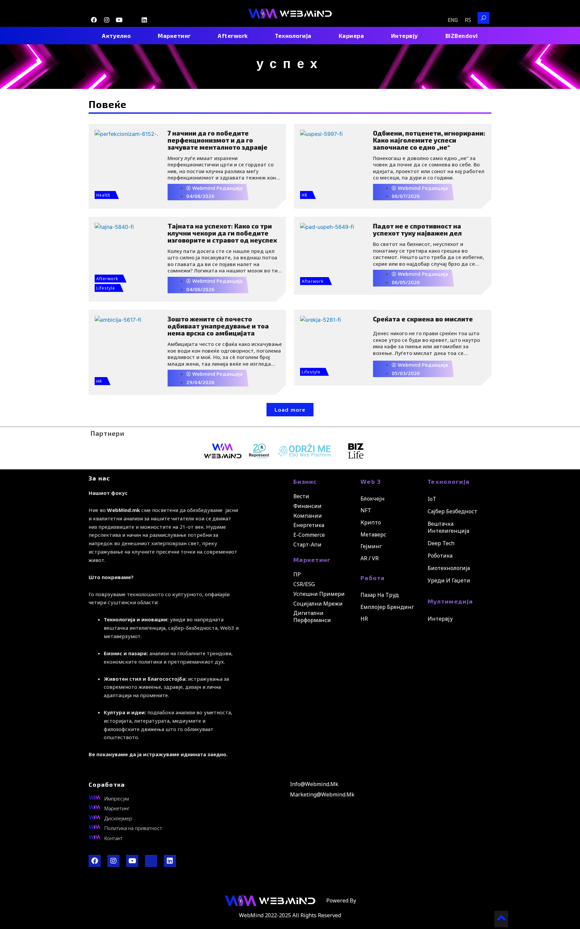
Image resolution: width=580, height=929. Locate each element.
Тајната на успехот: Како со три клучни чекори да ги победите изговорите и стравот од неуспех (222, 233)
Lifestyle (105, 288)
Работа (372, 577)
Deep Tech (441, 543)
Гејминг (371, 546)
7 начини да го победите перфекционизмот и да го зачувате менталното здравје (217, 140)
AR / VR (369, 558)
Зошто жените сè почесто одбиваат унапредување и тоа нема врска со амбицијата (218, 326)
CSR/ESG (304, 584)
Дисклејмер (118, 818)
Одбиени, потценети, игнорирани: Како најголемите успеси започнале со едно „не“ (429, 140)
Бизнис (305, 481)
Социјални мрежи (318, 603)
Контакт (113, 838)
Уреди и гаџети (449, 580)
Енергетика (308, 525)
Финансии (307, 506)
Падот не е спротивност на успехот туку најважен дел (417, 229)
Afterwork (233, 35)
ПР (297, 574)
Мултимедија (450, 601)
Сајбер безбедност (452, 511)
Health (103, 195)
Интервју (404, 35)
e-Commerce (309, 534)
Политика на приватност (133, 828)
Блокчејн (372, 498)
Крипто (370, 522)
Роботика (440, 555)
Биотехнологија (449, 568)
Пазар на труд (379, 595)
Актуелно (116, 35)
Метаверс (373, 534)
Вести (301, 496)
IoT (432, 499)
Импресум (116, 798)
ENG (453, 20)
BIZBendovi (461, 35)
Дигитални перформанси (312, 616)
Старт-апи (307, 544)
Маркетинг (174, 35)
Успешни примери (319, 594)
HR (304, 195)
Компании (307, 515)
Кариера (351, 35)
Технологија (293, 35)
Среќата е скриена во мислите (423, 319)
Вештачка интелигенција (448, 527)
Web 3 (370, 481)
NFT (365, 510)
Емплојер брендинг (387, 607)
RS (468, 20)
